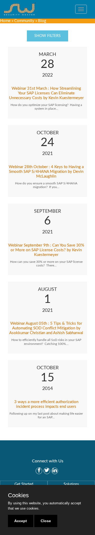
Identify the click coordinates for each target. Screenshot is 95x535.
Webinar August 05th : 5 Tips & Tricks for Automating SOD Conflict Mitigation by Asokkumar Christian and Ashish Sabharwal (46, 328)
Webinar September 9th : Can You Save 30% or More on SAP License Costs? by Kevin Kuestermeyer (46, 250)
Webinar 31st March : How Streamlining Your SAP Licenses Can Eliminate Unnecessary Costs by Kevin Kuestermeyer (46, 93)
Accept (20, 521)
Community (24, 21)
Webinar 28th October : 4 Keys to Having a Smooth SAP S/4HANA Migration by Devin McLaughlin (46, 171)
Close (46, 521)
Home (5, 21)
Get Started (24, 484)
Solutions (71, 484)
